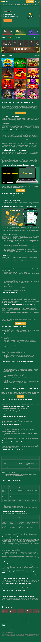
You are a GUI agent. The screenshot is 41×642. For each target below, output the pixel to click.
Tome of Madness (7, 91)
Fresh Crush (7, 60)
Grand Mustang (8, 81)
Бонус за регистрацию (20, 112)
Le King (32, 91)
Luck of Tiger (33, 70)
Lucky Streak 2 (20, 70)
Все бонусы (20, 396)
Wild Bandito (20, 91)
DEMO (8, 65)
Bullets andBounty (7, 71)
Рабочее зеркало (20, 190)
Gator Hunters (33, 60)
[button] (1, 16)
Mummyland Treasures (32, 81)
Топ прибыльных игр (20, 323)
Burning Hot (20, 60)
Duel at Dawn (20, 81)
